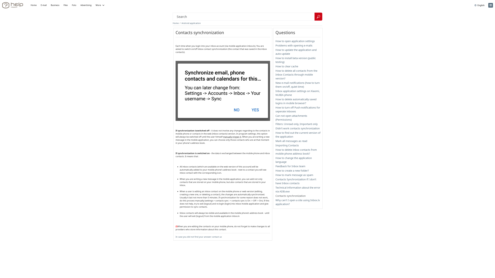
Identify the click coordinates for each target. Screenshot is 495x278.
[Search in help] (318, 17)
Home (34, 5)
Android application (191, 23)
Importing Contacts (287, 145)
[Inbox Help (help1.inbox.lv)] (13, 5)
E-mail (44, 5)
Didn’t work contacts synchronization (297, 128)
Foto (74, 5)
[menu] (490, 5)
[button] (100, 5)
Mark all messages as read (291, 141)
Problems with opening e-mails (293, 45)
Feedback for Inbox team (290, 166)
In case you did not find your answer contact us (199, 236)
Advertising (86, 5)
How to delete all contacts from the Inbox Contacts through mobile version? (296, 74)
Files (66, 5)
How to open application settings (295, 41)
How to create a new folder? (292, 170)
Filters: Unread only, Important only (296, 124)
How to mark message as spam (294, 175)
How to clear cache (286, 66)
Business (55, 5)
